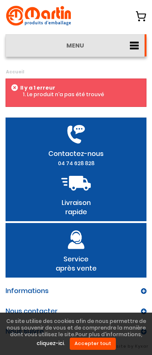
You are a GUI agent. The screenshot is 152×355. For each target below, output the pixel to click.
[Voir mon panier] (140, 16)
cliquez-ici (50, 343)
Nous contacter (32, 311)
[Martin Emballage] (39, 16)
